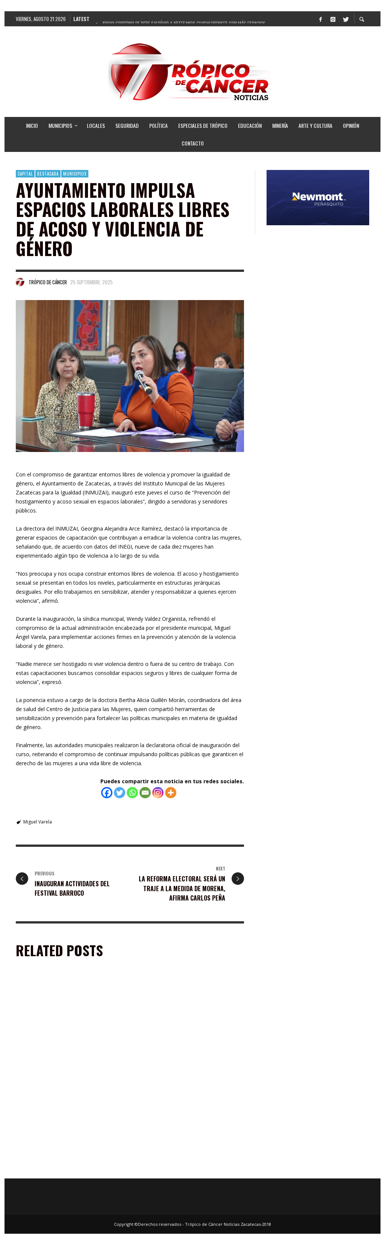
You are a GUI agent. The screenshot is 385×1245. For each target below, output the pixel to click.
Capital (25, 174)
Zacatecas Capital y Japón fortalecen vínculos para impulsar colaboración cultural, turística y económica (65, 1164)
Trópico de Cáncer (48, 282)
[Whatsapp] (132, 792)
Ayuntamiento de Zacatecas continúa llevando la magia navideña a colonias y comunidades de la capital (67, 1066)
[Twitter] (345, 18)
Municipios (74, 174)
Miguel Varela (37, 822)
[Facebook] (320, 18)
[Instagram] (332, 18)
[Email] (145, 792)
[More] (170, 792)
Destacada (48, 174)
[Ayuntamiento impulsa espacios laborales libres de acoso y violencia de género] (130, 376)
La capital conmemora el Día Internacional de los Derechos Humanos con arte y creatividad (187, 1164)
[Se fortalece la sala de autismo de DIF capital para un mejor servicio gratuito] (178, 1021)
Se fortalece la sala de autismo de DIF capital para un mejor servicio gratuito (187, 1062)
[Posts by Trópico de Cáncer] (20, 282)
